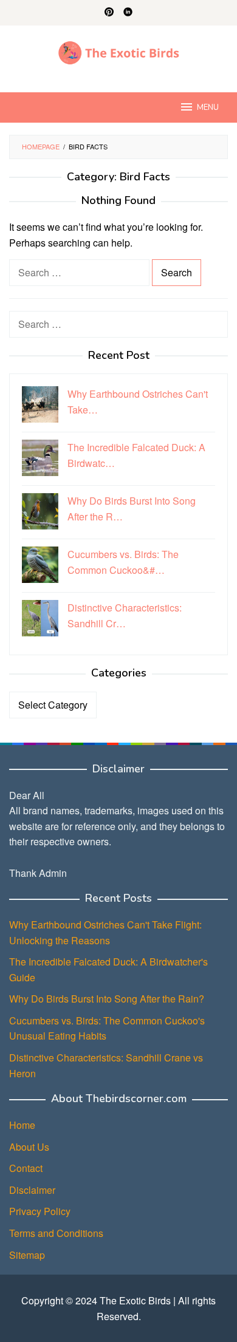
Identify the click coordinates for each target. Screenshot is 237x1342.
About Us (29, 1147)
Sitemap (27, 1255)
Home (22, 1125)
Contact (26, 1168)
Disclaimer (32, 1190)
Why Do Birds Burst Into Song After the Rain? (106, 999)
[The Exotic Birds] (119, 51)
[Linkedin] (127, 13)
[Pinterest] (109, 13)
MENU (208, 107)
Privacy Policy (39, 1211)
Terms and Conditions (56, 1233)
